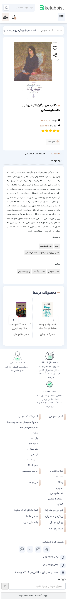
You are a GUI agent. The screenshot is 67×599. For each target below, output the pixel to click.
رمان (57, 246)
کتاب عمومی (47, 30)
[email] (30, 549)
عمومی (59, 488)
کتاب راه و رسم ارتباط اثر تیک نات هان (47, 327)
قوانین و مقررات (54, 510)
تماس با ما (32, 516)
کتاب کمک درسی (28, 416)
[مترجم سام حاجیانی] (47, 309)
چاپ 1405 (33, 465)
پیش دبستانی (31, 460)
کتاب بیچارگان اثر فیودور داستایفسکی (42, 252)
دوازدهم (33, 443)
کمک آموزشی (56, 493)
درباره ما (33, 482)
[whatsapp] (22, 549)
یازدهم (34, 438)
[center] (6, 8)
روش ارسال (56, 522)
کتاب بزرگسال (39, 271)
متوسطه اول (32, 449)
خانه (59, 30)
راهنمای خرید (30, 522)
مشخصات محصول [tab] (35, 154)
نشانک (59, 476)
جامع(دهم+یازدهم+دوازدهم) (22, 422)
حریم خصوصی (30, 471)
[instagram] (38, 549)
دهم (35, 433)
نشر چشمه (46, 121)
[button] (53, 319)
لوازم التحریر (56, 471)
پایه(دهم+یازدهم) (28, 428)
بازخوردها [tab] (56, 161)
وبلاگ (60, 482)
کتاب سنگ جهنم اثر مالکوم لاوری (21, 327)
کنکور (60, 504)
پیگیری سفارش (54, 516)
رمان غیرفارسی (46, 246)
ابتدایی (34, 454)
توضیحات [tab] (56, 154)
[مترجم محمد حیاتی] (21, 309)
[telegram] (46, 549)
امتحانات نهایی (55, 499)
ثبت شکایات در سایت (26, 510)
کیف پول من (56, 529)
